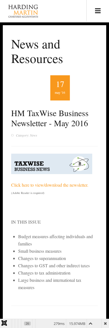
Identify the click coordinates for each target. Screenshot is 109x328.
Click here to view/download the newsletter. (49, 185)
